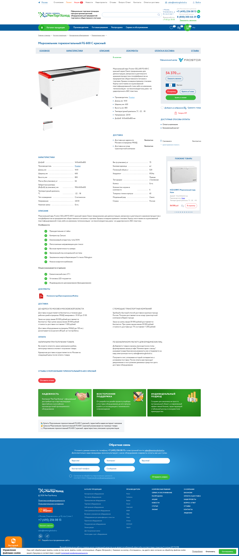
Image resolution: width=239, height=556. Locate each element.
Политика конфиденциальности (51, 501)
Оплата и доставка (151, 2)
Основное (44, 51)
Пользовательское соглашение (51, 504)
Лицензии (188, 513)
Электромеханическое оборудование (97, 511)
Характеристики (74, 51)
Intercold (129, 507)
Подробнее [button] (197, 551)
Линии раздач (89, 528)
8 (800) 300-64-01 (186, 17)
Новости (89, 2)
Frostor (132, 97)
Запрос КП (182, 113)
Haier (183, 198)
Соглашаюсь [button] (227, 552)
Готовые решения (100, 27)
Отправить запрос (160, 477)
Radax (128, 501)
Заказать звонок (188, 20)
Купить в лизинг (181, 97)
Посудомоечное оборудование (95, 524)
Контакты (137, 2)
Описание (104, 51)
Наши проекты (101, 2)
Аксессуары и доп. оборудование (95, 534)
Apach (128, 528)
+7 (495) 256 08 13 (186, 11)
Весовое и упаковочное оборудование (97, 514)
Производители (80, 27)
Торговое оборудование (92, 504)
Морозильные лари (98, 35)
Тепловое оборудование (92, 497)
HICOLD (129, 524)
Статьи (155, 506)
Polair (128, 494)
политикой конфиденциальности (74, 553)
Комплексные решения (161, 489)
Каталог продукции (56, 27)
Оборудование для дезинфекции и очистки (99, 517)
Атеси (128, 521)
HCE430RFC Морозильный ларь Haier (183, 191)
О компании (58, 2)
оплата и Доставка (164, 51)
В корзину (172, 91)
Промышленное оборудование (94, 501)
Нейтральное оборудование (94, 507)
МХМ (128, 511)
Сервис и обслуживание (137, 27)
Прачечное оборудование (93, 521)
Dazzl (128, 504)
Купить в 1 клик (188, 91)
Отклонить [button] (210, 552)
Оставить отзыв (47, 380)
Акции (76, 2)
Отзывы (113, 2)
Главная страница (44, 35)
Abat (127, 514)
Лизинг (69, 2)
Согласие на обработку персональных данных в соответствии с (94, 477)
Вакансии (188, 493)
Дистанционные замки (92, 531)
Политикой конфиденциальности (101, 478)
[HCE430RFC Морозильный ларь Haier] (183, 175)
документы (132, 51)
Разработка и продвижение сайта (55, 540)
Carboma (129, 497)
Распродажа (116, 27)
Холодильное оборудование (79, 35)
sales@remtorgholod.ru (154, 450)
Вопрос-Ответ (125, 2)
